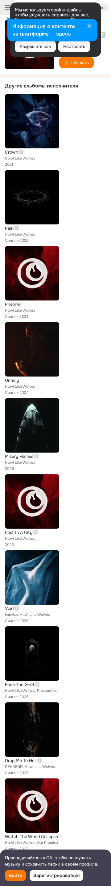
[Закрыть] (89, 26)
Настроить (74, 46)
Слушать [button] (80, 62)
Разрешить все (35, 46)
